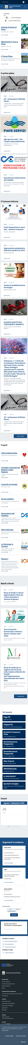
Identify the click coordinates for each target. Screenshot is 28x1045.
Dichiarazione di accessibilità (8, 1003)
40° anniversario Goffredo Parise (14, 100)
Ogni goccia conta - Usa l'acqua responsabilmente (14, 140)
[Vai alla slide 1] (8, 826)
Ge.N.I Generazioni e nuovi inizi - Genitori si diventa (14, 228)
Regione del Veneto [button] (5, 2)
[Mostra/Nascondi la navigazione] (1, 6)
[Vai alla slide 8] (19, 826)
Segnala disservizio (6, 986)
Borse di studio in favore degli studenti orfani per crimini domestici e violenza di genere (13, 596)
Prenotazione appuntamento (8, 984)
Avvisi (5, 589)
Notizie (5, 96)
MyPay (3, 988)
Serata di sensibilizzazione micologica (14, 286)
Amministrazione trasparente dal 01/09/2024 (12, 993)
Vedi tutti (14, 915)
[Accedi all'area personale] (24, 2)
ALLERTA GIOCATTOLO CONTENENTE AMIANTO (14, 323)
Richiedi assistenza (6, 981)
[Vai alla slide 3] (11, 826)
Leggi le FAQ (5, 1008)
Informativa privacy (6, 1001)
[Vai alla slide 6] (16, 826)
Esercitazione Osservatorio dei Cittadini (14, 178)
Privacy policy (5, 1030)
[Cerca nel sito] (25, 7)
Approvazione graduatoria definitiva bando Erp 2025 (14, 249)
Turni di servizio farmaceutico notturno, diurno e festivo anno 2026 (13, 632)
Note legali (4, 1010)
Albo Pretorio (5, 996)
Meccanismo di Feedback (7, 1005)
